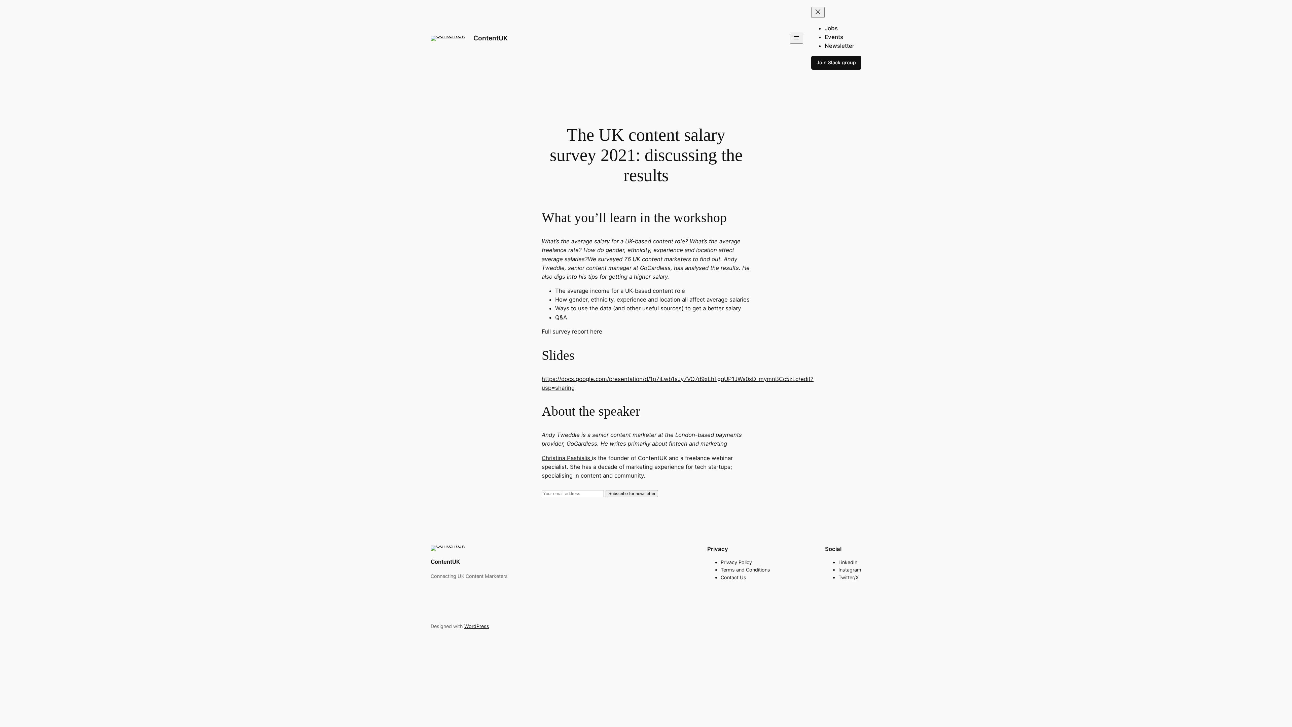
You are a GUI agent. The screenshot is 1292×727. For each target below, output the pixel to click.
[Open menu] (796, 38)
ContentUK (490, 38)
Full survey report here (572, 331)
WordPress (476, 626)
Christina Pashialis (567, 458)
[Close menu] (818, 12)
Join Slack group (836, 62)
